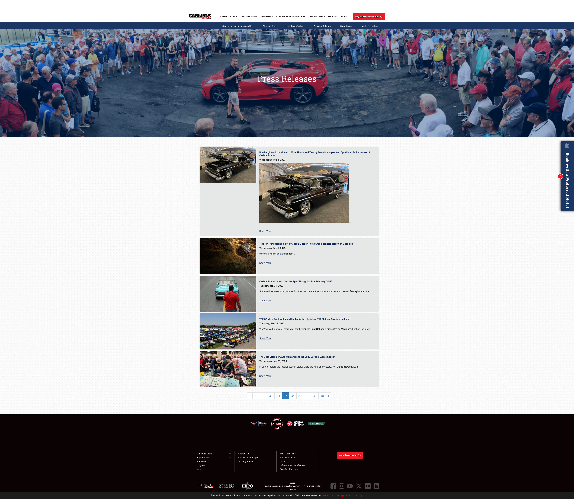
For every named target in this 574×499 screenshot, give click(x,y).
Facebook (333, 486)
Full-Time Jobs (287, 457)
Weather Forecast (289, 469)
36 (293, 396)
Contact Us (243, 453)
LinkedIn (376, 486)
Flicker (368, 486)
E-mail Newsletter (348, 455)
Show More (265, 231)
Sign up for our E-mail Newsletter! (237, 26)
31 (256, 396)
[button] (560, 176)
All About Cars (269, 26)
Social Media (346, 26)
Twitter (359, 486)
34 (278, 396)
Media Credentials (370, 26)
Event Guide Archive (295, 26)
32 (263, 396)
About (283, 461)
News (344, 16)
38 (307, 396)
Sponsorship (317, 16)
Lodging (332, 16)
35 (285, 396)
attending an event (276, 253)
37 (300, 396)
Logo (200, 16)
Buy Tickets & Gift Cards (367, 16)
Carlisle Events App (248, 457)
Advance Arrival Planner (292, 465)
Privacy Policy (245, 461)
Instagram (341, 486)
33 (271, 396)
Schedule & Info (229, 16)
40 (322, 396)
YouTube (350, 486)
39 (315, 396)
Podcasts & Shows (322, 26)
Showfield (267, 16)
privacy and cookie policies (336, 495)
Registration (249, 16)
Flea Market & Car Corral (291, 16)
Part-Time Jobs (288, 453)
